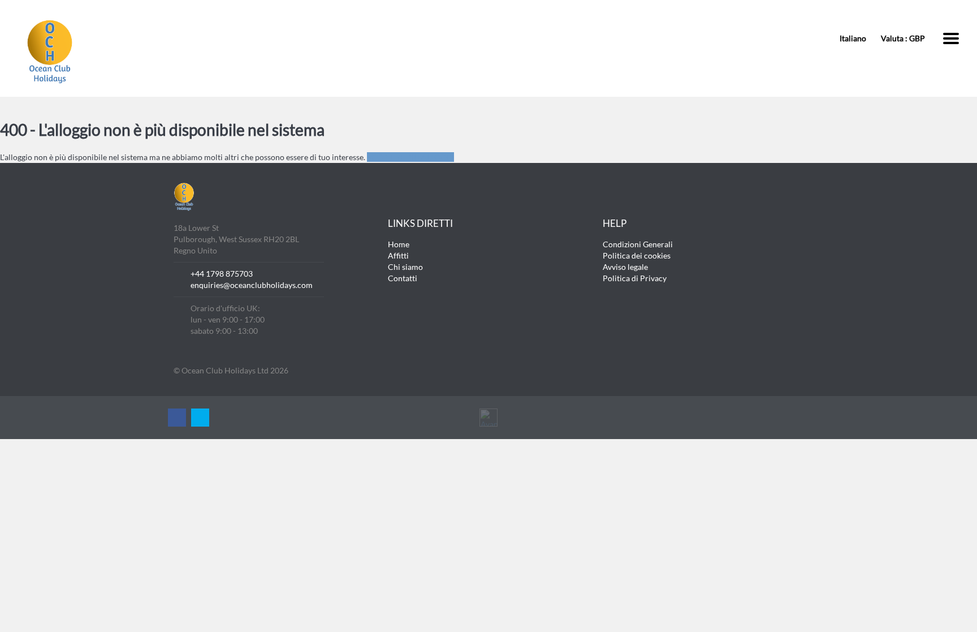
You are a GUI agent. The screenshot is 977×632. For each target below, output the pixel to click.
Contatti (402, 278)
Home (398, 244)
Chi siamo (405, 267)
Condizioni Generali (638, 244)
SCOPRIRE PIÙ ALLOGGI (410, 157)
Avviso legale (625, 267)
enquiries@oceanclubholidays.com (252, 285)
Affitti (398, 255)
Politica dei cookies (637, 255)
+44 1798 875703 (222, 273)
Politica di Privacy (635, 278)
